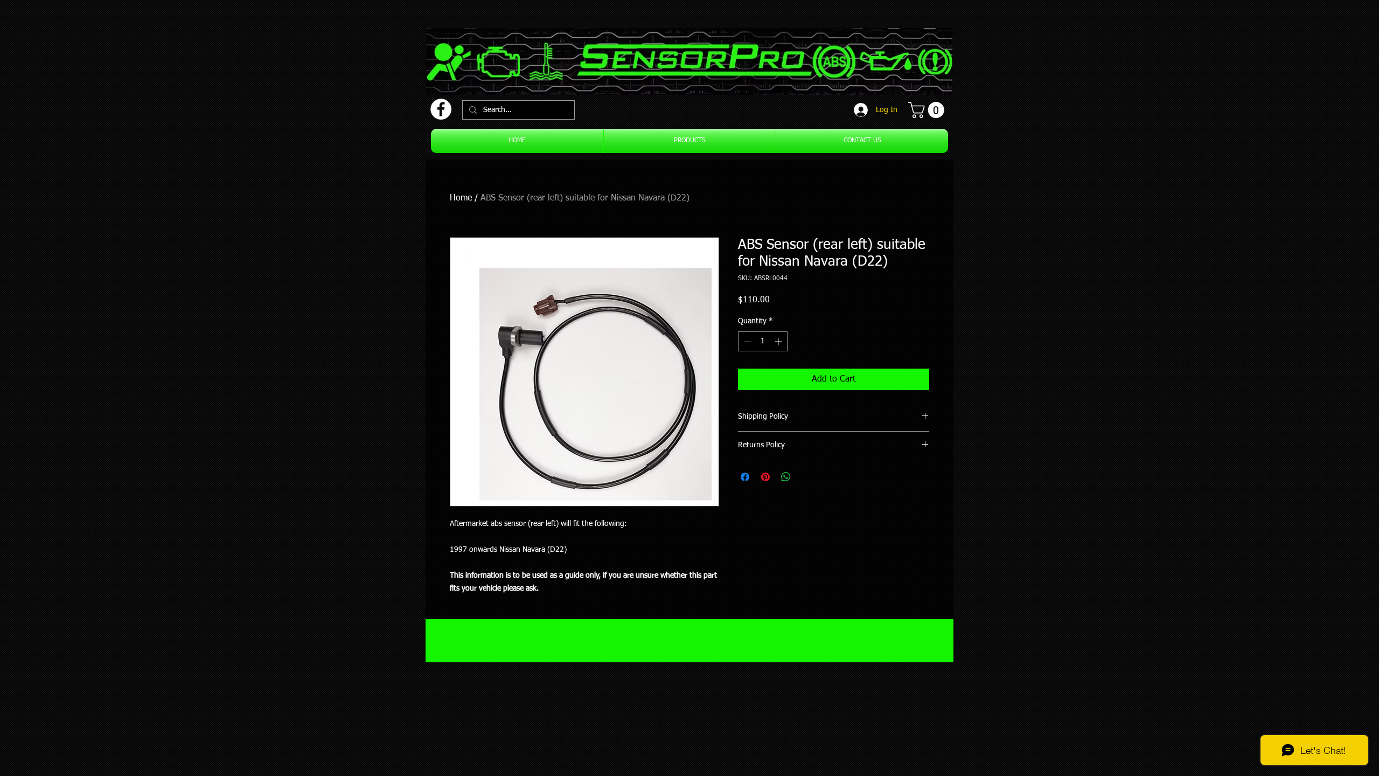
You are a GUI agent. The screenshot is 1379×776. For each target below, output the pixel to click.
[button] (928, 110)
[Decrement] (746, 341)
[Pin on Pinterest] (765, 476)
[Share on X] (806, 476)
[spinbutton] (762, 341)
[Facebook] (440, 109)
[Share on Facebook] (745, 476)
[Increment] (779, 341)
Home (461, 198)
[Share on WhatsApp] (785, 476)
